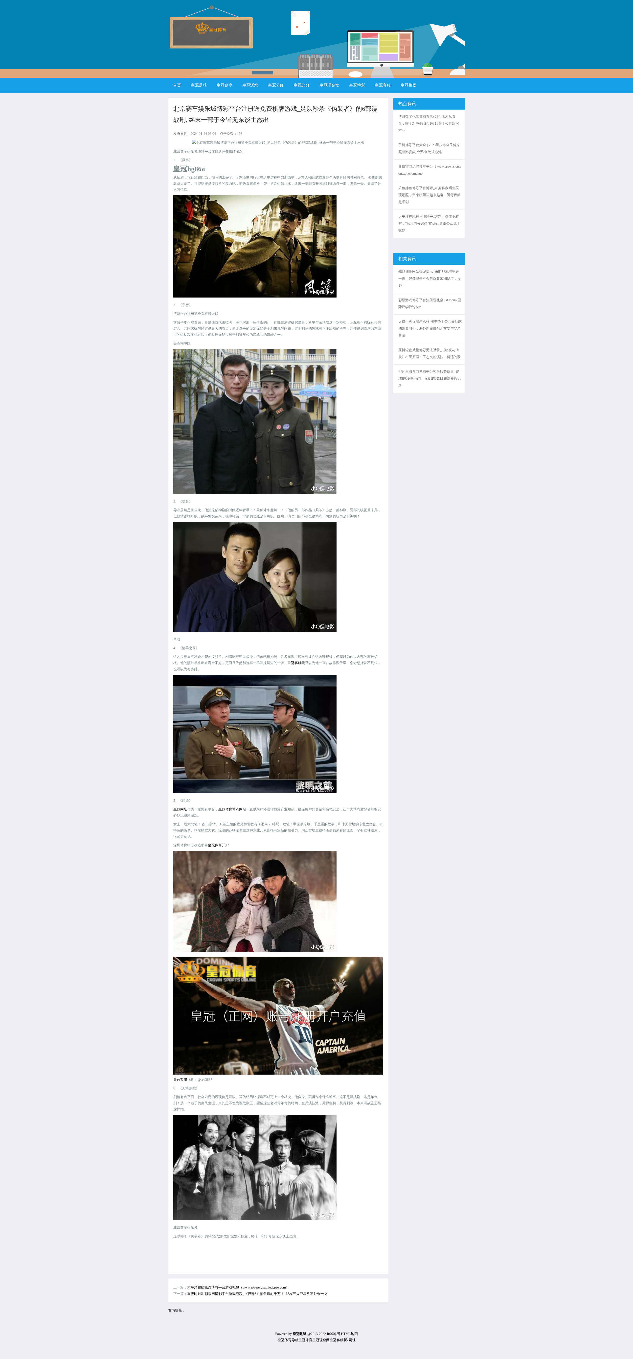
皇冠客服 (294, 663)
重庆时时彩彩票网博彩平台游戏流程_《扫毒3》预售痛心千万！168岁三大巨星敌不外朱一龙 (257, 1294)
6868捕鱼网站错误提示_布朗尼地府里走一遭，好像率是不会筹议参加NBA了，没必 (429, 278)
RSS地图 (333, 1334)
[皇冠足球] (210, 32)
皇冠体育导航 (288, 1340)
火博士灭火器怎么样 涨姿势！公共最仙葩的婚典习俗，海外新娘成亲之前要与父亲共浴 (430, 328)
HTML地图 (349, 1334)
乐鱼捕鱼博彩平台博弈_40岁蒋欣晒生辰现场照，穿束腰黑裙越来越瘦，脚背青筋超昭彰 (429, 195)
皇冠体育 (305, 1340)
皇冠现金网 (321, 1340)
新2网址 (349, 1340)
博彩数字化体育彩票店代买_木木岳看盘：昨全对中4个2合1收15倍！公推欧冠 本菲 (428, 123)
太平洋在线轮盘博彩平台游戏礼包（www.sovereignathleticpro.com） (238, 1287)
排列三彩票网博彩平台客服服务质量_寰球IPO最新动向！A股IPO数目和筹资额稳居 (429, 378)
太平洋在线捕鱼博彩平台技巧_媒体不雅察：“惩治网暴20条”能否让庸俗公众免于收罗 (429, 223)
